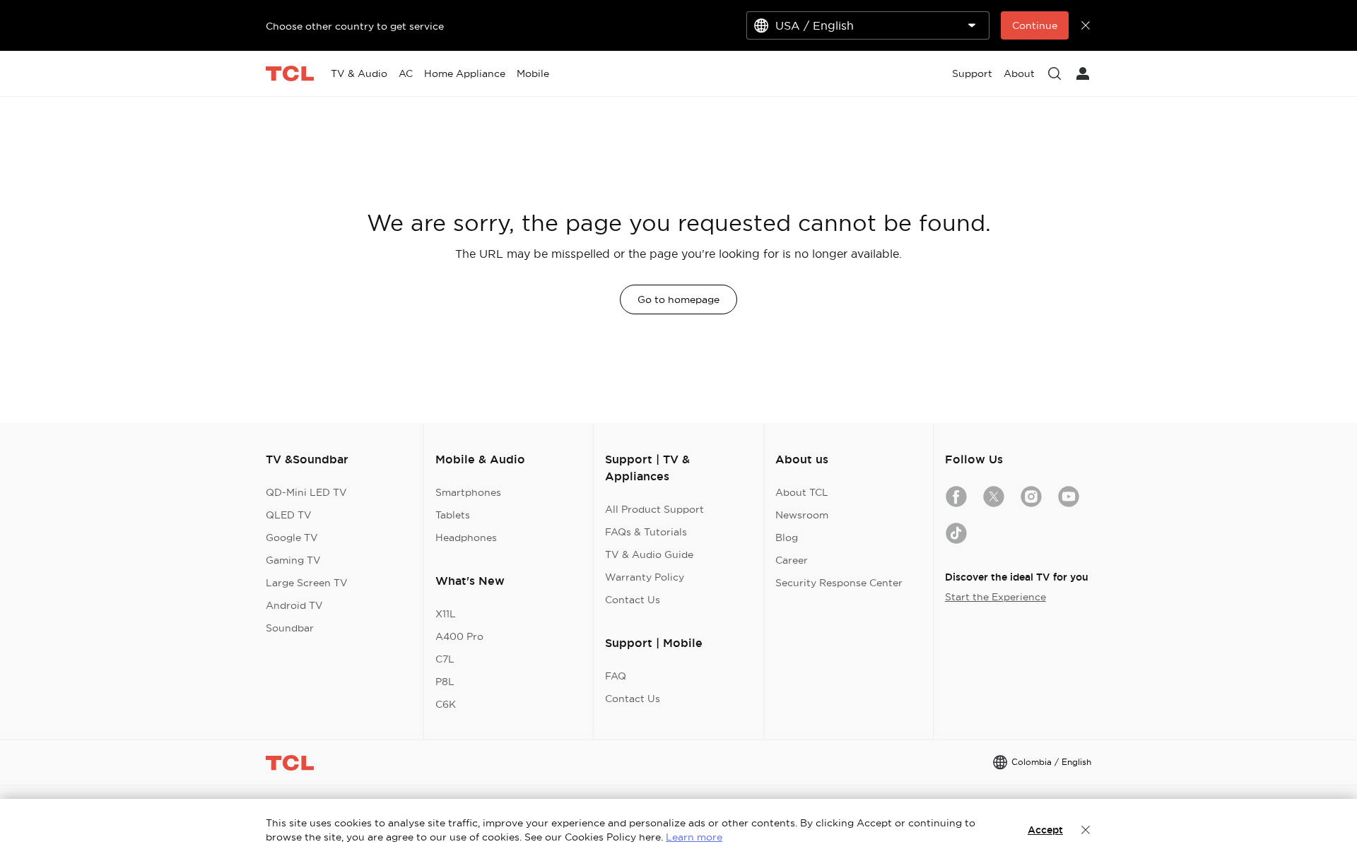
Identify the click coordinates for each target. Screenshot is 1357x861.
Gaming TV (293, 560)
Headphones (466, 537)
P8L (444, 681)
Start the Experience (995, 596)
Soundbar (290, 628)
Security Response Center (839, 582)
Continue (1034, 25)
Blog (786, 537)
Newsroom (801, 515)
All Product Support (654, 509)
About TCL (801, 492)
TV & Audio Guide (649, 554)
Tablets (452, 515)
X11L (445, 613)
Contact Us (632, 599)
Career (791, 560)
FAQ (615, 676)
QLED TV (289, 515)
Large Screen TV (307, 582)
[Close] (1085, 830)
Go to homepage (678, 299)
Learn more (694, 837)
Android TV (294, 605)
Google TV (292, 537)
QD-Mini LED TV (306, 492)
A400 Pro (459, 636)
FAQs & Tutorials (646, 531)
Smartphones (468, 492)
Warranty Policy (644, 577)
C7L (444, 659)
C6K (445, 704)
